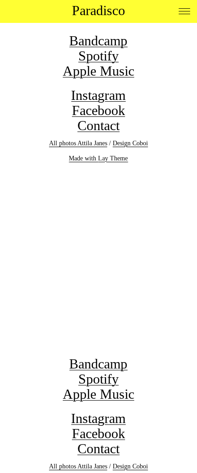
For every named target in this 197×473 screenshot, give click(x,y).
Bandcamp (98, 40)
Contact (98, 125)
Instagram (98, 95)
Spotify (98, 55)
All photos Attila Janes (78, 143)
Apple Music (98, 70)
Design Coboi (130, 143)
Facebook (98, 110)
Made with (83, 158)
